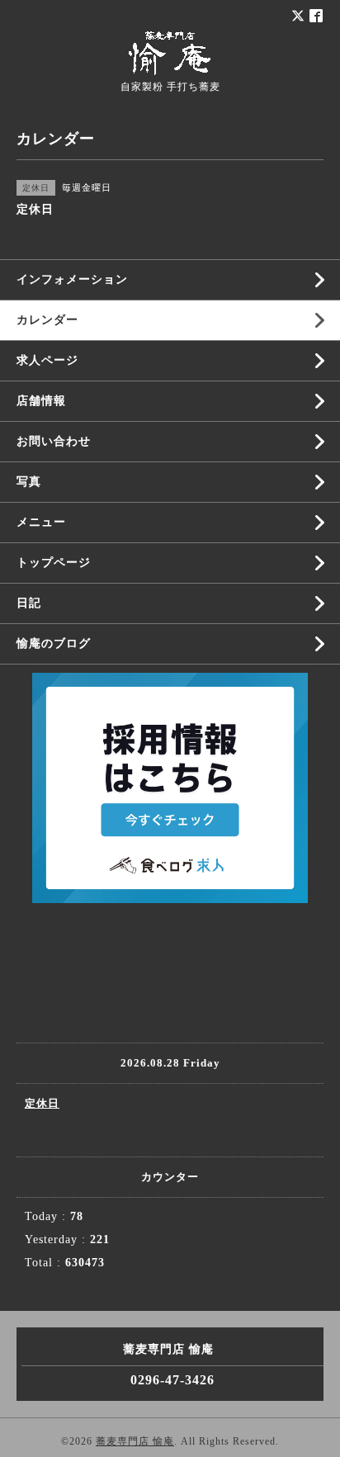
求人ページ (47, 360)
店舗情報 (41, 401)
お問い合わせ (54, 441)
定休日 (42, 1103)
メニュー (41, 522)
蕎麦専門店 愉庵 (135, 1441)
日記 (29, 603)
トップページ (54, 562)
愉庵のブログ (54, 643)
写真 (29, 481)
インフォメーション (72, 279)
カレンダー (47, 320)
